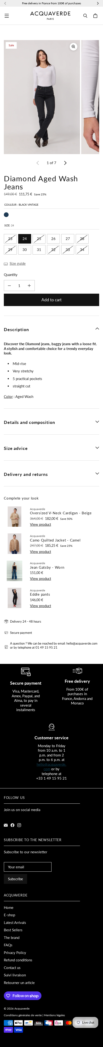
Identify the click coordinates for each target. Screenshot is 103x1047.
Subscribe (15, 879)
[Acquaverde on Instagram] (19, 825)
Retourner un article (19, 982)
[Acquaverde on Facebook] (12, 825)
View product (40, 524)
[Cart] (96, 15)
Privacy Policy (15, 952)
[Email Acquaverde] (5, 825)
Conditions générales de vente (23, 1015)
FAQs (8, 945)
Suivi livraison (15, 975)
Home (8, 907)
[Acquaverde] (50, 15)
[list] (51, 97)
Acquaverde (21, 1008)
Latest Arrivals (15, 922)
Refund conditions (18, 960)
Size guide (18, 263)
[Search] (85, 15)
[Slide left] (38, 163)
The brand (11, 937)
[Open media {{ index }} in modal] (42, 97)
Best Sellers (13, 930)
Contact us (12, 967)
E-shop (9, 915)
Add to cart (51, 299)
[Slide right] (65, 163)
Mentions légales (54, 1015)
